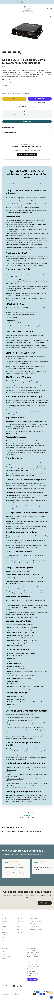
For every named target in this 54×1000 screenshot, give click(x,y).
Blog (3, 954)
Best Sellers (20, 929)
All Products (20, 932)
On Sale (19, 926)
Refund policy (5, 993)
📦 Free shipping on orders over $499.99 (27, 2)
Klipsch (4, 926)
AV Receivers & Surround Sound (15, 779)
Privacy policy (13, 993)
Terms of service (20, 993)
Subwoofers (10, 767)
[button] (51, 997)
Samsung (4, 918)
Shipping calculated (13, 82)
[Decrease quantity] (4, 88)
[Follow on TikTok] (17, 986)
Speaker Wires (11, 783)
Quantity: (4, 85)
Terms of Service (34, 926)
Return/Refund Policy (35, 921)
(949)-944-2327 (34, 971)
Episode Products (11, 770)
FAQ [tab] (41, 183)
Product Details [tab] (13, 183)
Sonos (3, 924)
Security (19, 918)
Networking (20, 924)
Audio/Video (20, 921)
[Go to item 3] (14, 52)
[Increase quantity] (10, 88)
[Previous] (11, 2)
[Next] (42, 2)
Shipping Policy (34, 918)
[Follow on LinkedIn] (21, 986)
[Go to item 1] (4, 52)
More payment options (39, 102)
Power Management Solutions (14, 786)
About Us (4, 948)
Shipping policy (5, 994)
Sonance (4, 921)
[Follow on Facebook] (3, 986)
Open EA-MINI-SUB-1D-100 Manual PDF (27, 154)
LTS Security (5, 932)
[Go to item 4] (19, 52)
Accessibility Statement (36, 929)
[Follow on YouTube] (14, 986)
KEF (3, 929)
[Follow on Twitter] (7, 986)
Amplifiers (9, 774)
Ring (3, 937)
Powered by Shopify (19, 991)
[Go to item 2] (9, 52)
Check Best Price (27, 121)
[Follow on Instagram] (10, 986)
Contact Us (5, 951)
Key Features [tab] (27, 183)
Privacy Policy (33, 924)
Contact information (14, 994)
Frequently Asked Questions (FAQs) (9, 957)
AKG (3, 940)
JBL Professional (6, 935)
